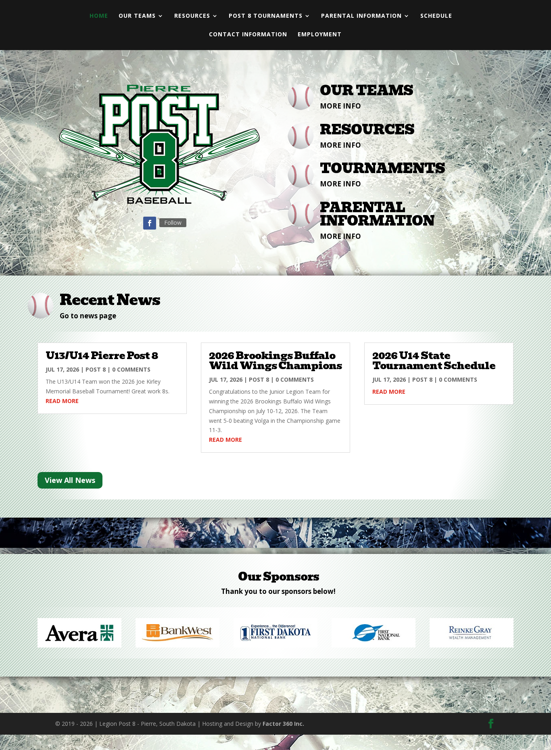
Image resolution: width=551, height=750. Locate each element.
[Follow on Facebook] (149, 223)
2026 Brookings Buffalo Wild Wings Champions (275, 360)
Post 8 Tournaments (266, 16)
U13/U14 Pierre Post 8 (102, 355)
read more (62, 401)
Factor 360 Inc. (283, 723)
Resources (192, 16)
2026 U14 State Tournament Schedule (433, 360)
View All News (70, 480)
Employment (320, 34)
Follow (173, 222)
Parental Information (361, 16)
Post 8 (96, 369)
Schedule (436, 16)
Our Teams (137, 16)
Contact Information (248, 34)
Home (99, 16)
